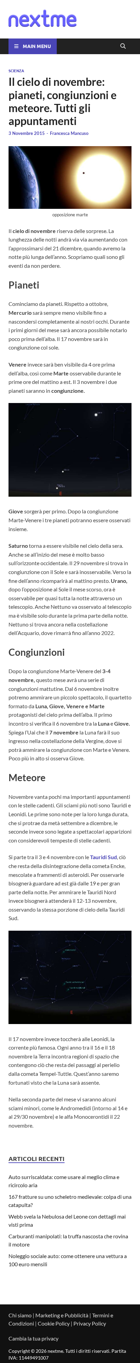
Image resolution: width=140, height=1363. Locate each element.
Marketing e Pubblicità (61, 1315)
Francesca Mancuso (69, 133)
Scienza (16, 70)
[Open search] (123, 46)
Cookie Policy (54, 1323)
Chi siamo (20, 1315)
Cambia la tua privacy (33, 1338)
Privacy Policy (89, 1323)
